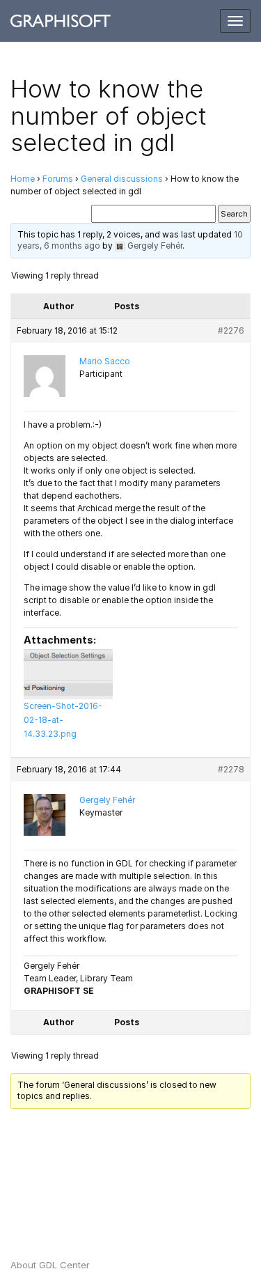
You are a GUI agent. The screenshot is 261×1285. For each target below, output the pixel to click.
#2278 (231, 769)
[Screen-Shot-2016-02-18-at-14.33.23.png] (68, 674)
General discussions (122, 178)
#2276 (231, 330)
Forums (57, 178)
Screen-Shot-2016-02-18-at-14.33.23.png (63, 720)
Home (22, 178)
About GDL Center (50, 1264)
